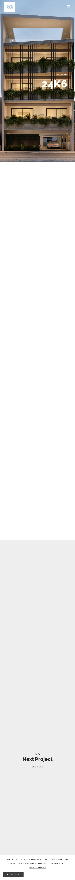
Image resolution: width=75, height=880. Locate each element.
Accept (13, 874)
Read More (37, 868)
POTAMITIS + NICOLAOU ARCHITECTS (39, 183)
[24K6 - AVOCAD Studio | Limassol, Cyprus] (9, 7)
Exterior (62, 74)
